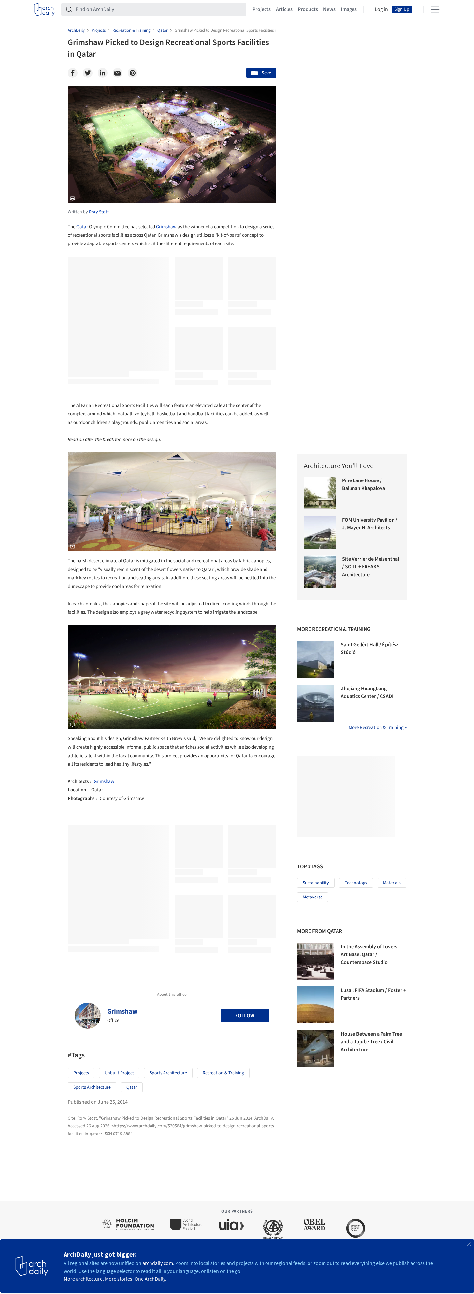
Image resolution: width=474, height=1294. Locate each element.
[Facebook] (73, 73)
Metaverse (313, 897)
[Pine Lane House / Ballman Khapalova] (320, 493)
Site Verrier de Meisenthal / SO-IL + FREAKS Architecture (370, 566)
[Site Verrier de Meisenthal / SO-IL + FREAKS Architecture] (320, 571)
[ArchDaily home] (44, 9)
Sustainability (316, 883)
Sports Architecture (168, 1073)
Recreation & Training (223, 1073)
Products (308, 9)
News (329, 9)
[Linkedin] (103, 73)
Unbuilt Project (119, 1073)
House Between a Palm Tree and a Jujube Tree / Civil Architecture (371, 1041)
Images (349, 9)
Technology (356, 883)
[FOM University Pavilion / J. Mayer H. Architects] (320, 532)
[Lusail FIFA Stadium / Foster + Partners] (315, 1004)
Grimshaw (166, 226)
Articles (284, 9)
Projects (261, 9)
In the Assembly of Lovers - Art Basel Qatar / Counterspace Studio (370, 954)
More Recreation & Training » (378, 727)
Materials (392, 883)
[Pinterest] (132, 73)
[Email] (117, 73)
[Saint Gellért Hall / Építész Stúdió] (315, 659)
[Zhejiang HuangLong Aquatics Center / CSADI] (315, 703)
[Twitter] (88, 73)
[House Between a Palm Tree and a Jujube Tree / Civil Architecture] (315, 1048)
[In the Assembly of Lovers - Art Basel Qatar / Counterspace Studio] (315, 961)
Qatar (82, 226)
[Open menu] (435, 9)
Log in (381, 9)
